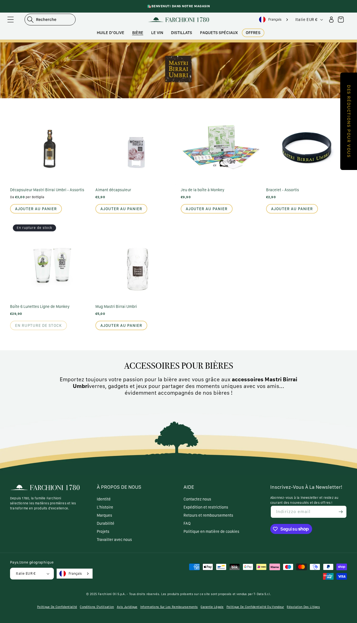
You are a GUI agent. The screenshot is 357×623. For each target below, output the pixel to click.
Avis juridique (127, 607)
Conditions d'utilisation (97, 607)
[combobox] (274, 20)
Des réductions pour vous (348, 121)
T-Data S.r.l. (262, 594)
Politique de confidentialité (57, 607)
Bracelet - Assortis (282, 190)
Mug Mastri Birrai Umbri (116, 306)
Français (274, 19)
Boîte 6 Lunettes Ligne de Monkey (39, 306)
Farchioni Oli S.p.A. (112, 594)
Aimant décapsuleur (113, 190)
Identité (104, 499)
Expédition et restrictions (206, 507)
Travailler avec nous (114, 539)
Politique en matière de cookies (211, 531)
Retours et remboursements (208, 515)
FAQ (187, 523)
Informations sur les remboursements (169, 607)
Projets (103, 531)
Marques (104, 515)
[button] (10, 19)
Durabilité (105, 523)
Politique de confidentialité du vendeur (255, 607)
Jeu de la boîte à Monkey (202, 190)
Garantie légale (212, 607)
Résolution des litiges (303, 607)
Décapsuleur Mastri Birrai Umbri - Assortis (47, 190)
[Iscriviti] (340, 511)
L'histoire (105, 507)
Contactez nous (197, 499)
